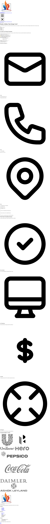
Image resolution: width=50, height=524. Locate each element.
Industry (1, 37)
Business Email (2, 35)
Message (1, 40)
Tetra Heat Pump (3, 510)
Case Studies (7, 21)
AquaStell (3, 509)
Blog (9, 21)
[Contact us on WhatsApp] (0, 523)
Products (3, 21)
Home (1, 21)
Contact (11, 21)
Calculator (5, 21)
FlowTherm (3, 508)
